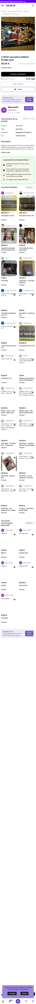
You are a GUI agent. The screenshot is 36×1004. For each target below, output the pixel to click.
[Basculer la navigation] (2, 5)
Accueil (3, 11)
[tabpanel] (18, 34)
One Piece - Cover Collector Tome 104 (26, 477)
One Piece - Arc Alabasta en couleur (8, 509)
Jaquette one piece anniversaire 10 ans (8, 249)
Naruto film (23, 585)
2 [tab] (15, 52)
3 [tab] (18, 52)
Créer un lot (29, 100)
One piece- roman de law (26, 314)
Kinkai (10, 6)
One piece (4, 281)
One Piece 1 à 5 (6, 378)
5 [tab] (23, 52)
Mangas (26, 11)
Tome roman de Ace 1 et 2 (8, 347)
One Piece (15, 14)
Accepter (12, 993)
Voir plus (29, 187)
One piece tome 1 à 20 (27, 346)
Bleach (3, 553)
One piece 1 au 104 (7, 216)
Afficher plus (5, 152)
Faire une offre (18, 84)
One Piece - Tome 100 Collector (26, 281)
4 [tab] (21, 52)
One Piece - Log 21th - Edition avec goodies (26, 444)
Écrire (28, 108)
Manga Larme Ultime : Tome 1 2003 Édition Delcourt (27, 379)
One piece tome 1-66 (26, 216)
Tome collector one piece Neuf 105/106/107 (26, 249)
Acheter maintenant (18, 74)
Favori (19, 89)
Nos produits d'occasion (15, 11)
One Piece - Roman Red (8, 477)
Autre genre (6, 14)
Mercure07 (13, 107)
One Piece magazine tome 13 (8, 314)
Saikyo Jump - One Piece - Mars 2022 (8, 412)
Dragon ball (23, 553)
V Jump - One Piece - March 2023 (26, 509)
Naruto (3, 585)
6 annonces (12, 110)
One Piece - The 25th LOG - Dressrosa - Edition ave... (8, 444)
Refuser (24, 993)
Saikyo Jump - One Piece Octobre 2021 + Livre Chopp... (26, 412)
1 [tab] (12, 52)
